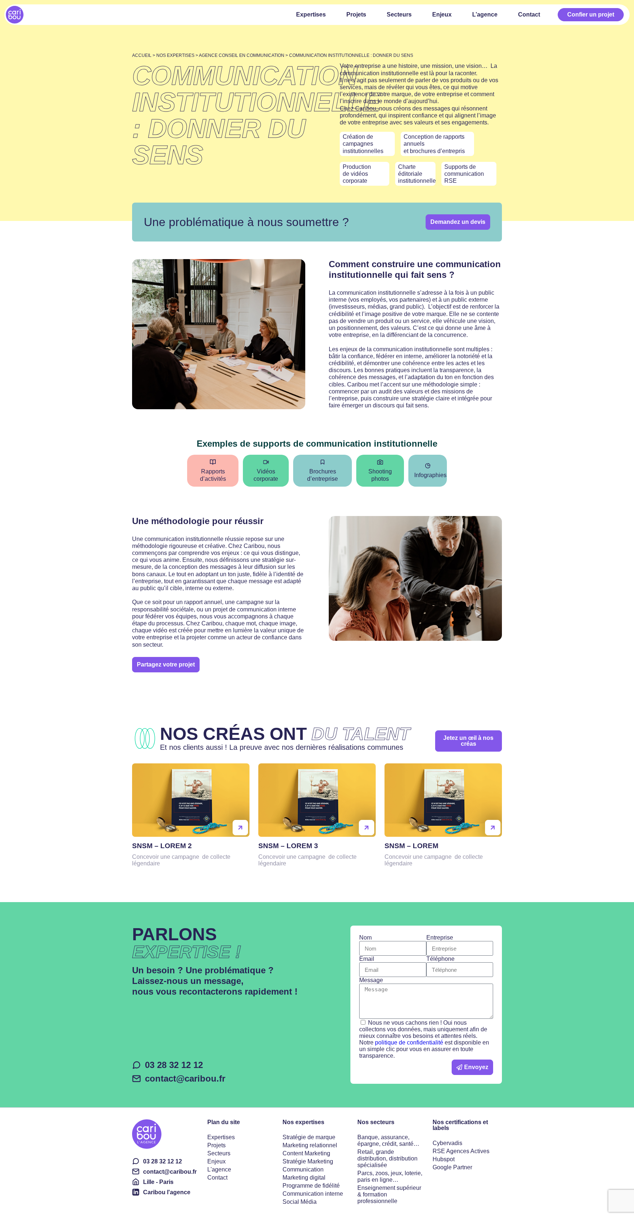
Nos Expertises (175, 55)
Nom (365, 937)
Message (371, 980)
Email (366, 959)
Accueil (142, 55)
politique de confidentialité (409, 1042)
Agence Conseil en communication (241, 55)
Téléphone (440, 959)
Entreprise (439, 937)
